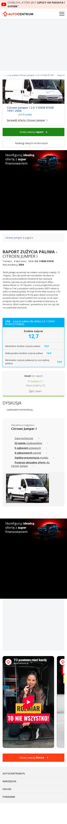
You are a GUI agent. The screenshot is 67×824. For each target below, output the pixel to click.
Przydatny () (35, 381)
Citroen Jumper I (24, 429)
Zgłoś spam (35, 391)
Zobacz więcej (31, 757)
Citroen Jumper (13, 237)
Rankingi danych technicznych (32, 143)
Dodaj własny (31, 132)
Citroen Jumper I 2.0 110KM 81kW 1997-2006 (30, 109)
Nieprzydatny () (35, 385)
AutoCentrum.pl (18, 14)
